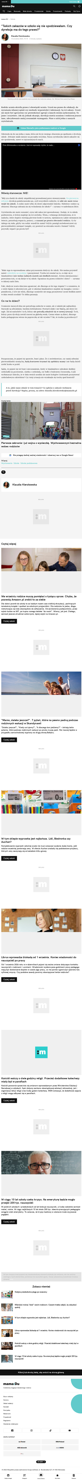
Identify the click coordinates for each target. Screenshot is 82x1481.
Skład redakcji (8, 1403)
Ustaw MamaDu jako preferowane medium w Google (43, 128)
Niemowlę (17, 11)
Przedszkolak (38, 11)
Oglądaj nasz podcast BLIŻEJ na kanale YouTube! (62, 188)
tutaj (11, 1279)
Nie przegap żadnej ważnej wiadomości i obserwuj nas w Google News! (43, 455)
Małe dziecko (27, 11)
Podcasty (68, 11)
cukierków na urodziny (17, 273)
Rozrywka (6, 1410)
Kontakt (6, 1407)
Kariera (5, 1400)
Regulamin (6, 1420)
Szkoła (48, 11)
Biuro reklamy (8, 1396)
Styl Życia (76, 11)
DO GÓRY (40, 1462)
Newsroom (7, 1414)
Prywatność (7, 1417)
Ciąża (9, 11)
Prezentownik (57, 11)
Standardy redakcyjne (10, 1424)
